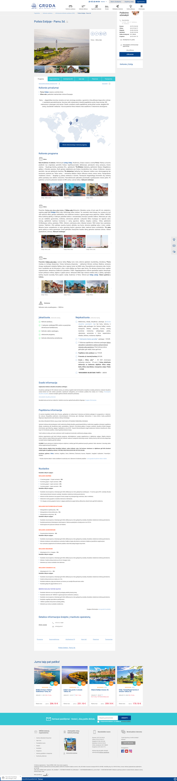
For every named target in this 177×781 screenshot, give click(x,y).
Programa (41, 79)
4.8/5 (105, 687)
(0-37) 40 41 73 (134, 36)
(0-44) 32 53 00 (134, 32)
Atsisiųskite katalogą (71, 753)
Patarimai (95, 79)
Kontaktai (38, 748)
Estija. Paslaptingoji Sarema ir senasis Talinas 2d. (129, 690)
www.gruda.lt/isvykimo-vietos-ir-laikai (97, 458)
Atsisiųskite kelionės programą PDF (48, 83)
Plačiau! (9, 779)
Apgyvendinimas (54, 79)
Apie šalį (81, 79)
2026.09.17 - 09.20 (96, 695)
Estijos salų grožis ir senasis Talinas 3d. (73, 690)
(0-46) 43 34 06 (134, 30)
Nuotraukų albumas (41, 756)
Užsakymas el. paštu (129, 39)
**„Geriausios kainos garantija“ (88, 339)
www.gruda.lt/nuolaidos (104, 609)
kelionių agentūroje (104, 752)
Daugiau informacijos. (91, 400)
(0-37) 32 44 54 (134, 26)
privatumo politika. (126, 721)
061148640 (133, 34)
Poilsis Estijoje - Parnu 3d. (66, 648)
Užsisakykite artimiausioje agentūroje (130, 45)
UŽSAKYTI (124, 718)
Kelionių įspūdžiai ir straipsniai (44, 753)
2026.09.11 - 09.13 (40, 695)
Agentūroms (141, 1)
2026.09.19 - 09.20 (123, 695)
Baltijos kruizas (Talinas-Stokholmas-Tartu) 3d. (44, 690)
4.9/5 (50, 687)
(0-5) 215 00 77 (134, 28)
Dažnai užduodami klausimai (43, 738)
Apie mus (38, 740)
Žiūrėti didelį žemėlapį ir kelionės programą (75, 145)
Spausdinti (105, 83)
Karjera (38, 745)
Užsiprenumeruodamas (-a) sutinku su (115, 721)
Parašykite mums (40, 743)
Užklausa (130, 54)
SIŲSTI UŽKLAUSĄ (128, 743)
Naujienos (39, 751)
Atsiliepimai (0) (68, 79)
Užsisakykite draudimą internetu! (47, 397)
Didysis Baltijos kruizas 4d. (100, 690)
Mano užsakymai (116, 1)
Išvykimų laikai (129, 1)
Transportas (108, 79)
